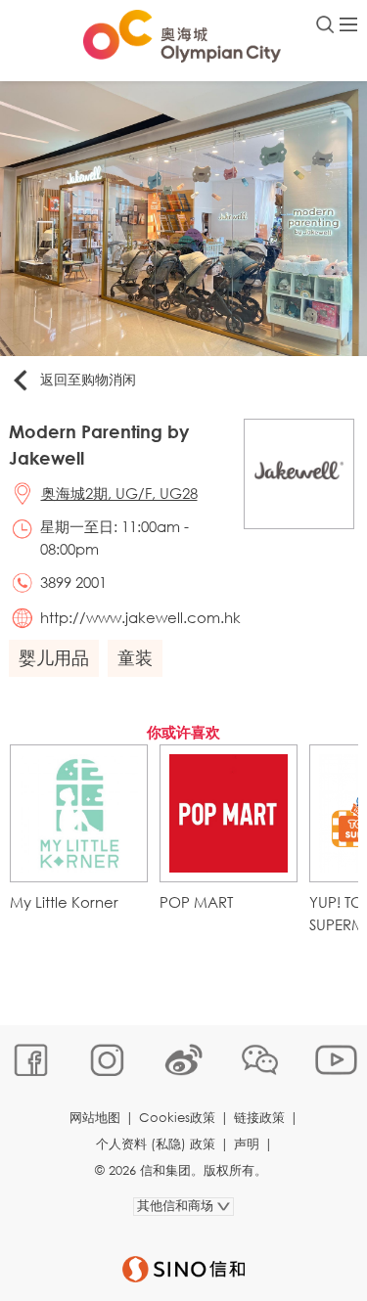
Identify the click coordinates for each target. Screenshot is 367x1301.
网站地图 (94, 1117)
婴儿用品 (54, 657)
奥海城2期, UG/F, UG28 (119, 493)
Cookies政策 (177, 1117)
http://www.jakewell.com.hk (140, 617)
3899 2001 (73, 582)
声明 (246, 1144)
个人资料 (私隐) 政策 (155, 1144)
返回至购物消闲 (88, 379)
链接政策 (259, 1117)
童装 (135, 657)
